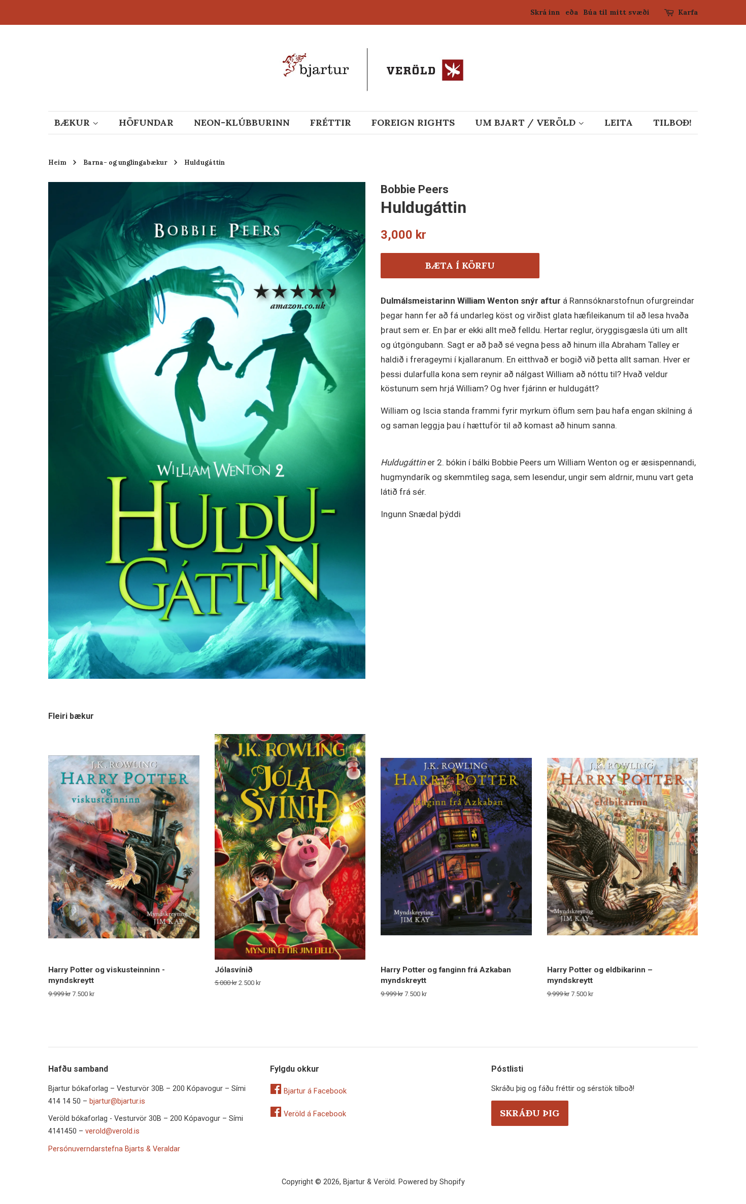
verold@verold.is (112, 1131)
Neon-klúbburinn (242, 122)
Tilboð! (672, 122)
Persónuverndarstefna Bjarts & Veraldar (114, 1149)
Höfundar (146, 122)
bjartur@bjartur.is (117, 1101)
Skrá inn (545, 12)
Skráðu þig (530, 1113)
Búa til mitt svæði (616, 12)
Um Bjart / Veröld (526, 122)
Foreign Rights (413, 122)
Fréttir (330, 122)
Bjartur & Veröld (369, 1182)
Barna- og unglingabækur (125, 162)
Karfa (688, 12)
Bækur (73, 122)
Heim (57, 162)
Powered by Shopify (431, 1182)
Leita (618, 122)
